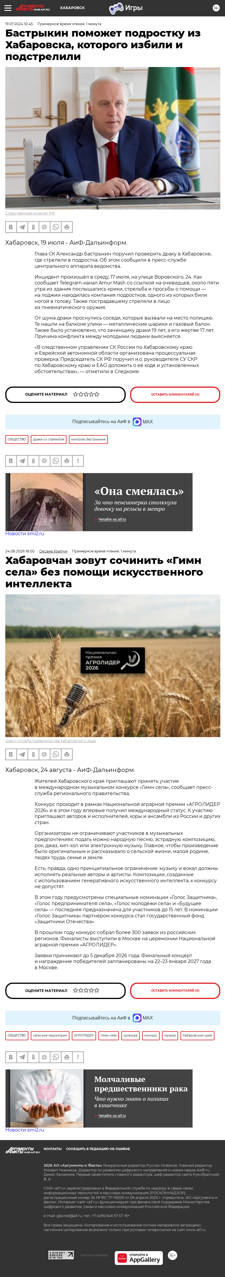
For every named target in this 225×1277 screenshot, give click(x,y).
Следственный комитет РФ (30, 213)
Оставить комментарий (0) (175, 395)
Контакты (53, 1149)
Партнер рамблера (94, 1255)
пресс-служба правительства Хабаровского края (50, 741)
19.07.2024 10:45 (19, 24)
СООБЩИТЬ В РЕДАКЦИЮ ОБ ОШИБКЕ (98, 1149)
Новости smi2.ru (24, 533)
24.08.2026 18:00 (20, 551)
